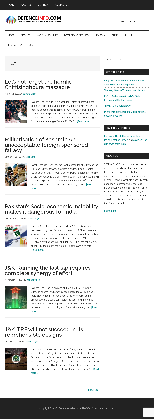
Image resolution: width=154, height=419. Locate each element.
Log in (112, 408)
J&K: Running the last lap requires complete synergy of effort (48, 270)
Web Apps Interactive (96, 408)
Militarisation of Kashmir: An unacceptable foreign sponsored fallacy (46, 144)
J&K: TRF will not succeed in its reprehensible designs (44, 332)
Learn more (110, 210)
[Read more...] (84, 121)
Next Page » (94, 390)
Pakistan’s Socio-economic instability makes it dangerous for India (51, 209)
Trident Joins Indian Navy (117, 106)
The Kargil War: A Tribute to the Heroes (124, 90)
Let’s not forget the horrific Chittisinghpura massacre (38, 84)
